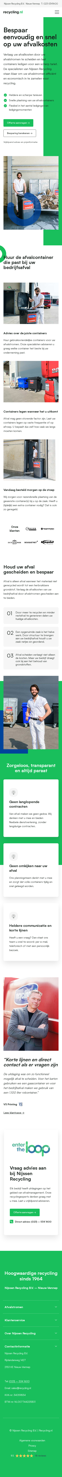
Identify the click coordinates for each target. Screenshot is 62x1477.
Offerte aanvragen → (18, 122)
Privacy (32, 1445)
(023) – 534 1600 (19, 1381)
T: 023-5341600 (49, 3)
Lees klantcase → (13, 1112)
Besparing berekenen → (19, 133)
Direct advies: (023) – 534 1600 (33, 1221)
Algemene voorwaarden (32, 1440)
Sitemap (32, 1450)
